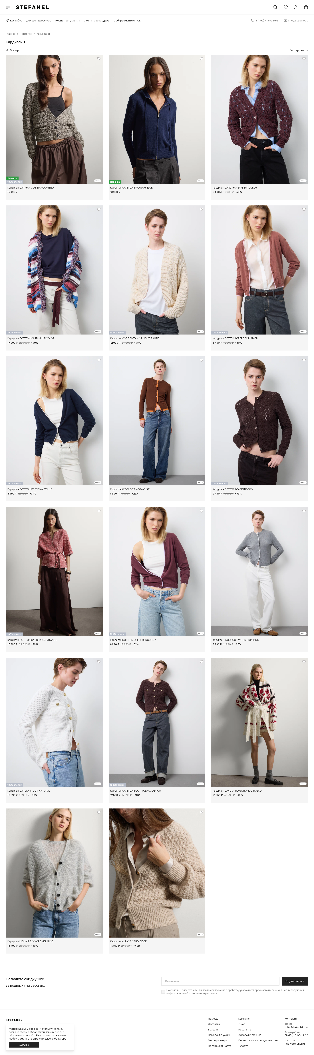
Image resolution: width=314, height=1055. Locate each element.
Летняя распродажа (96, 20)
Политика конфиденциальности (258, 1040)
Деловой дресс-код (38, 20)
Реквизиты (244, 1029)
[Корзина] (306, 7)
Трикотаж (26, 33)
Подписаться (294, 981)
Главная (10, 33)
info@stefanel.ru (295, 1043)
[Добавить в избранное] (99, 59)
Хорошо (24, 1044)
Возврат (213, 1029)
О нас (241, 1024)
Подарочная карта (219, 1046)
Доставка (214, 1024)
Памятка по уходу (219, 1035)
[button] (285, 7)
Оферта (243, 1046)
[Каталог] (8, 7)
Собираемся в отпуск (127, 20)
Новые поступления (67, 20)
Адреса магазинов (249, 1035)
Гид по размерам (218, 1040)
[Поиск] (275, 7)
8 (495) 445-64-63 (296, 1027)
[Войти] (296, 7)
